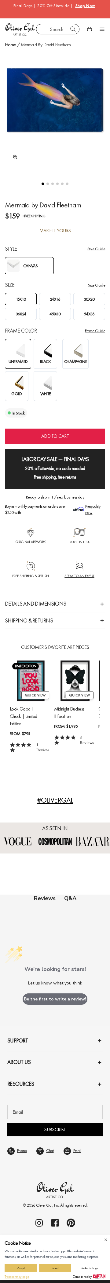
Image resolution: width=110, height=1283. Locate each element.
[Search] (73, 29)
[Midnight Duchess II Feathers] (75, 681)
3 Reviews (87, 740)
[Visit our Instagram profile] (39, 1223)
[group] (55, 110)
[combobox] (57, 29)
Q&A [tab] (70, 898)
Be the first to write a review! (55, 999)
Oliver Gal (44, 1205)
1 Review (42, 747)
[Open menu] (102, 29)
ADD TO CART (55, 436)
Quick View (35, 695)
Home (10, 44)
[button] (43, 184)
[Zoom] (13, 157)
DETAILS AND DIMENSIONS (35, 603)
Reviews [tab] (45, 898)
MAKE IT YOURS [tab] (55, 231)
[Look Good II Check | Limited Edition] (31, 681)
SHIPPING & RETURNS (29, 620)
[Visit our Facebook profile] (55, 1223)
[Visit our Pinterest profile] (71, 1223)
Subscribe (55, 1129)
